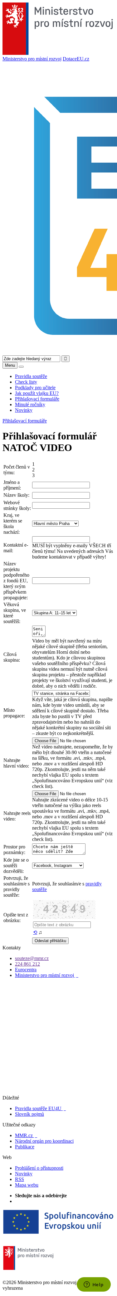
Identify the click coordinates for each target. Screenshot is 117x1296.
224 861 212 (27, 964)
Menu (10, 365)
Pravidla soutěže (31, 376)
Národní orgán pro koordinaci (44, 1141)
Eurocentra (26, 969)
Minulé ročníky (30, 404)
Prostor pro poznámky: (14, 849)
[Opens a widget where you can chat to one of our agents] (93, 1285)
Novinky (23, 410)
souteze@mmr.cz (32, 958)
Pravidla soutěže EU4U (40, 1108)
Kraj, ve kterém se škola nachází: (12, 523)
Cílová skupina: (11, 657)
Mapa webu (26, 1185)
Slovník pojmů (29, 1114)
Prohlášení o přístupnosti (39, 1168)
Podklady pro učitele (35, 387)
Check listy (26, 382)
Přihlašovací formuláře (37, 398)
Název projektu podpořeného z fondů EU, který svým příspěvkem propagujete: (16, 580)
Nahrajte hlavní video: (16, 763)
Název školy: (16, 495)
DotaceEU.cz (76, 58)
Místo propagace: (14, 712)
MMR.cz (26, 1135)
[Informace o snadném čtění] (58, 1092)
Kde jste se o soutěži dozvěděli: (16, 865)
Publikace (24, 1146)
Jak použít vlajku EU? (37, 393)
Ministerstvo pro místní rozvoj (31, 58)
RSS (19, 1179)
